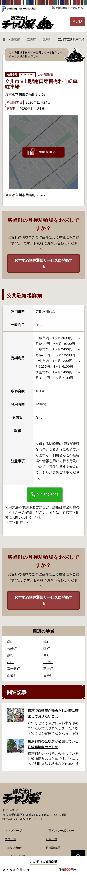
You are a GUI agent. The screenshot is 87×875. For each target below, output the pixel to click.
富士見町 (13, 669)
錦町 (47, 642)
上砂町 (48, 662)
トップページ (13, 830)
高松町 (48, 675)
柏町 (10, 662)
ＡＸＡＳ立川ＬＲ (15, 870)
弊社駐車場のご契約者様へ (70, 8)
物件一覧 (10, 839)
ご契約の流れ (13, 848)
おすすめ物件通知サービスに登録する (43, 263)
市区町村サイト (21, 522)
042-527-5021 (47, 494)
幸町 (47, 655)
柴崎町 (12, 648)
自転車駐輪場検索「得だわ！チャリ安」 (22, 796)
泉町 (10, 655)
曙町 (10, 642)
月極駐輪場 (53, 848)
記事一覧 (51, 839)
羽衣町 (48, 669)
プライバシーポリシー (60, 830)
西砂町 (12, 675)
